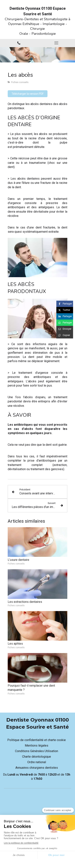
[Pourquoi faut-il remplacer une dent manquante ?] (37, 668)
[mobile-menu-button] (56, 43)
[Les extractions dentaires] (37, 584)
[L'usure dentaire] (37, 542)
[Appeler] (19, 43)
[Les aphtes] (37, 626)
